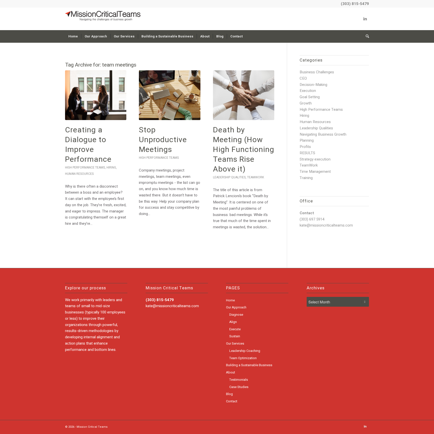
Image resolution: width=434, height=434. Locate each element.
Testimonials (238, 379)
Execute (235, 329)
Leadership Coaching (244, 350)
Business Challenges (317, 72)
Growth (306, 103)
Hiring (111, 167)
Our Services (235, 343)
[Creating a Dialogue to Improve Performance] (95, 95)
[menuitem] (73, 36)
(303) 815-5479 (355, 4)
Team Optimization (243, 358)
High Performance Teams (85, 167)
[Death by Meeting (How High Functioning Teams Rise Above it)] (243, 95)
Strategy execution (315, 159)
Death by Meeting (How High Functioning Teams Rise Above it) (243, 150)
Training (306, 178)
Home (230, 300)
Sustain (234, 336)
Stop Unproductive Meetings (163, 140)
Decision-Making (313, 84)
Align (233, 321)
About (230, 372)
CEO (303, 78)
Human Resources (79, 174)
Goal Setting (310, 97)
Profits (305, 146)
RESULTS (307, 153)
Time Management (315, 171)
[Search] (365, 36)
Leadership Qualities (229, 177)
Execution (308, 90)
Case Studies (238, 387)
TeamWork (255, 177)
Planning (307, 140)
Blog (229, 394)
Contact (231, 401)
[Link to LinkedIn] (365, 19)
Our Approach (236, 307)
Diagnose (236, 314)
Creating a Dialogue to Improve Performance (88, 145)
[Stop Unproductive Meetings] (169, 95)
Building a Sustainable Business (249, 365)
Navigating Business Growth (323, 134)
